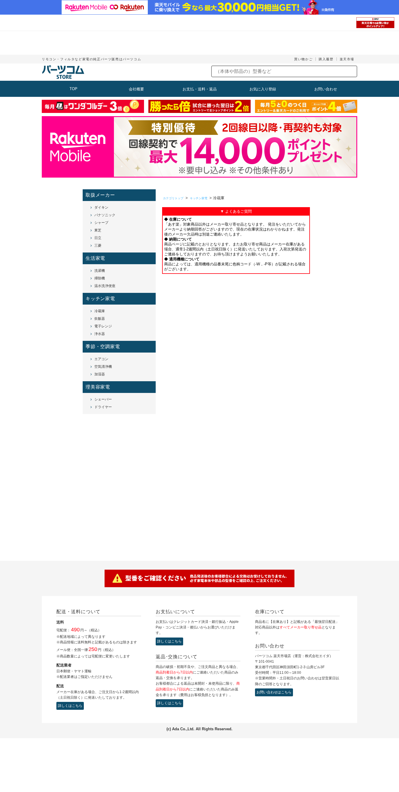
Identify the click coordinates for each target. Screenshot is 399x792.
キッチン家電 (198, 198)
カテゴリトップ (173, 198)
